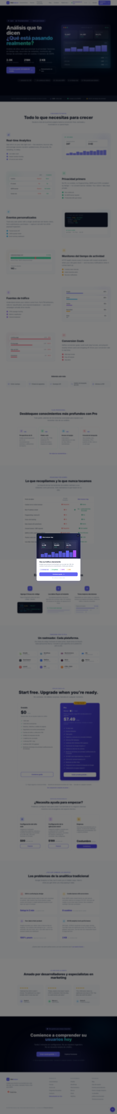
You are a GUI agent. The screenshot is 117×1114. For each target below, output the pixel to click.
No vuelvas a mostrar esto (58, 577)
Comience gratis (57, 574)
